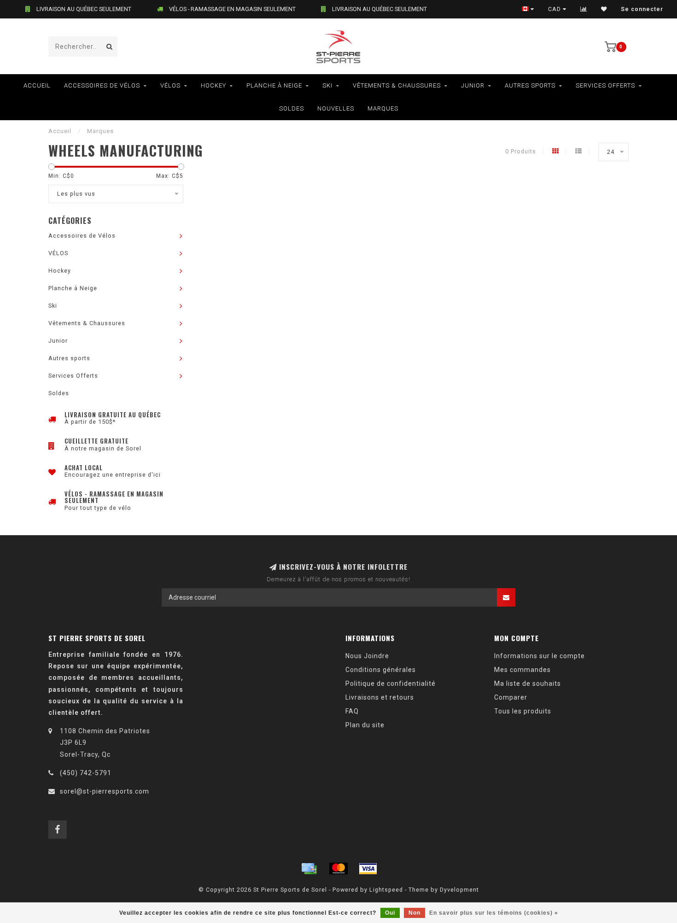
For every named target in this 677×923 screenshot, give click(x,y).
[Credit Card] (309, 869)
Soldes (291, 108)
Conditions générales (380, 669)
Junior (472, 85)
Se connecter (642, 9)
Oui (390, 913)
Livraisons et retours (379, 697)
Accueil (37, 85)
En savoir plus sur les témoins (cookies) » (493, 913)
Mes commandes (522, 669)
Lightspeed (386, 889)
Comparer (510, 697)
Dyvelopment (459, 889)
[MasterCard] (338, 869)
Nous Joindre (367, 656)
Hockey (213, 85)
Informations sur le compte (539, 656)
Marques (383, 108)
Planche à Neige (274, 85)
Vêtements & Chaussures (397, 85)
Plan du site (365, 725)
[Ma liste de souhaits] (604, 9)
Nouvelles (335, 108)
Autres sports (530, 85)
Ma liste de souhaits (527, 683)
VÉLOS (170, 85)
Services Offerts (605, 85)
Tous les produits (522, 711)
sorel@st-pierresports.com (104, 791)
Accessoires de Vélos (102, 85)
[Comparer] (583, 9)
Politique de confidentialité (390, 683)
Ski (327, 85)
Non (414, 913)
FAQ (352, 711)
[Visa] (367, 869)
